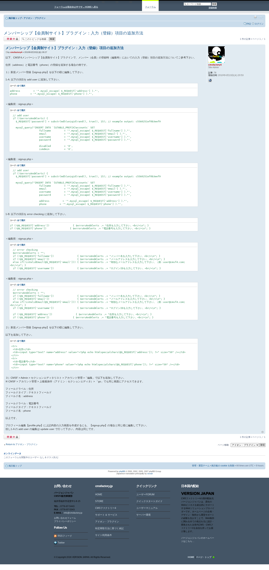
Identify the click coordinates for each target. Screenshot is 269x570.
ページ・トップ (203, 557)
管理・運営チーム (201, 465)
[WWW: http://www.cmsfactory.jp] (210, 80)
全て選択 (21, 86)
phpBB (122, 471)
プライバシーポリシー (65, 521)
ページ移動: (223, 445)
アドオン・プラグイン (35, 18)
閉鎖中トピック (11, 38)
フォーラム (150, 7)
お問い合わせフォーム (65, 518)
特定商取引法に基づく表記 (109, 528)
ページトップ (262, 432)
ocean (150, 473)
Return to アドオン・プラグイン (22, 444)
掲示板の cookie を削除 (222, 465)
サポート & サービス (106, 514)
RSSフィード (65, 535)
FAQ (248, 24)
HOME (98, 494)
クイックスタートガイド (149, 501)
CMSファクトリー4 (105, 508)
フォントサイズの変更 (261, 17)
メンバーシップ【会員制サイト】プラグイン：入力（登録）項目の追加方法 (73, 33)
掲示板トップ (15, 18)
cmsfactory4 (16, 52)
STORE (99, 501)
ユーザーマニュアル (147, 508)
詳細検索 (213, 8)
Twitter (61, 542)
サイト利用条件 (103, 535)
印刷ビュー (255, 17)
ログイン (259, 24)
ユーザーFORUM (145, 494)
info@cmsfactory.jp (73, 513)
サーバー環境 (143, 514)
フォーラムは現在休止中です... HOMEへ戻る (76, 7)
